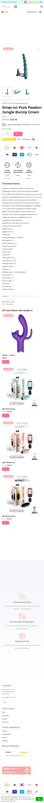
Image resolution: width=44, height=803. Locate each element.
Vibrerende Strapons (8, 101)
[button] (41, 6)
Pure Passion (10, 116)
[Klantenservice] (22, 596)
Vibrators (33, 296)
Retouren (5, 722)
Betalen (4, 719)
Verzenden (5, 716)
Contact (4, 731)
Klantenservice (22, 602)
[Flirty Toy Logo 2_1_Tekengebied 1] (6, 6)
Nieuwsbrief (22, 641)
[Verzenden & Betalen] (22, 616)
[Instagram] (15, 7)
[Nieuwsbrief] (22, 636)
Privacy (4, 737)
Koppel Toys (18, 99)
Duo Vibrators (13, 296)
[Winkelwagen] (40, 11)
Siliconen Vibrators (23, 296)
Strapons (27, 99)
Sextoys (10, 99)
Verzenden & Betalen (22, 621)
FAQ (3, 712)
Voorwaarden (6, 734)
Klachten (5, 741)
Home (4, 99)
